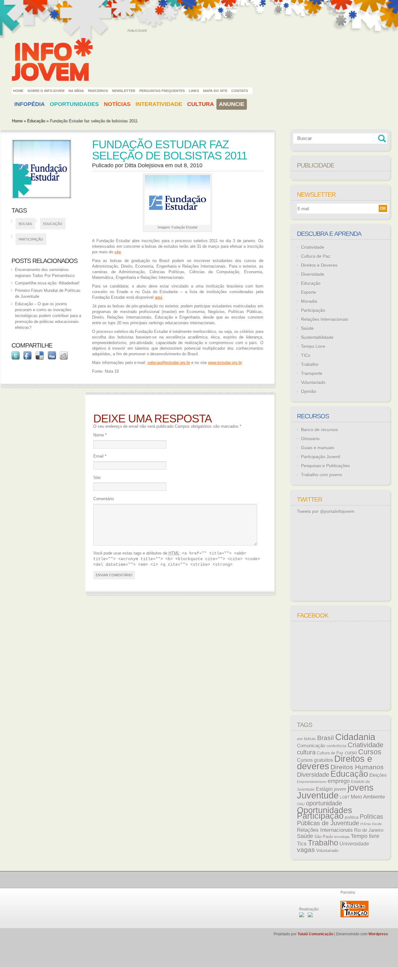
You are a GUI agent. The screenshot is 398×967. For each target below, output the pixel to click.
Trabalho (309, 364)
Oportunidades (74, 104)
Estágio (324, 789)
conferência (336, 746)
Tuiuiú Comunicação (315, 934)
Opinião (308, 391)
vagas (306, 850)
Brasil (325, 737)
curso (351, 752)
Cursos (370, 752)
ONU (301, 804)
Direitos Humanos (357, 767)
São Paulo (323, 836)
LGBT (344, 797)
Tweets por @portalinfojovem (325, 511)
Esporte (308, 292)
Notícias (117, 104)
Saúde (307, 328)
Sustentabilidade (317, 337)
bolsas (25, 224)
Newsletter (123, 91)
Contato (239, 91)
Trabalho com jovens (321, 474)
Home (18, 91)
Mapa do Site (215, 91)
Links (194, 91)
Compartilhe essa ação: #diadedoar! (47, 283)
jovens (361, 788)
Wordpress (378, 934)
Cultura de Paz (315, 256)
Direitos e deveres (334, 762)
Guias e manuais (317, 447)
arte (300, 739)
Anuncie (231, 104)
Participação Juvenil (320, 456)
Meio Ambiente (368, 797)
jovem (340, 789)
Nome (100, 435)
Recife (377, 824)
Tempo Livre (313, 346)
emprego (339, 781)
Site (96, 477)
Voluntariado (313, 382)
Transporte (311, 373)
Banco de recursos (319, 429)
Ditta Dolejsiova (144, 165)
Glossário (310, 438)
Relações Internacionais (324, 319)
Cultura (200, 104)
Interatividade (159, 104)
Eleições (378, 775)
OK (383, 208)
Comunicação (311, 745)
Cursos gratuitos (315, 760)
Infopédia (29, 104)
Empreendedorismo (311, 782)
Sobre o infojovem (45, 91)
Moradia (309, 301)
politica (352, 817)
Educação (36, 120)
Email (99, 456)
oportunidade (324, 803)
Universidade (354, 843)
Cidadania (355, 737)
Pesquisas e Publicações (325, 465)
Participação (31, 239)
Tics (302, 844)
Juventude (318, 795)
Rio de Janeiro (368, 830)
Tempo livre (365, 836)
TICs (305, 355)
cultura (306, 752)
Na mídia (76, 91)
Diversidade (312, 274)
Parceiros (98, 91)
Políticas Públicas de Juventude (340, 820)
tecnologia (341, 837)
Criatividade (312, 247)
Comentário (103, 498)
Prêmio (365, 824)
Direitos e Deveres (319, 265)
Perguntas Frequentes (162, 91)
